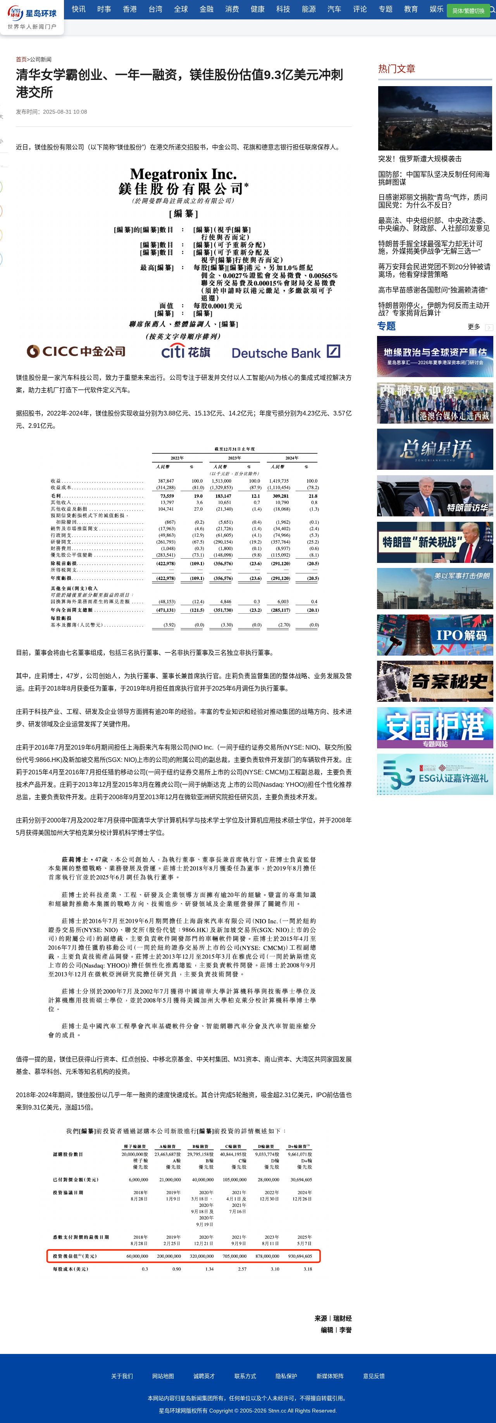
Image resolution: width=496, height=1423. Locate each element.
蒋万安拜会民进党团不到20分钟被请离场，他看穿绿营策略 (434, 271)
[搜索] (492, 10)
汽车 (334, 9)
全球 (181, 9)
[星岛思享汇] (435, 375)
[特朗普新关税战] (435, 560)
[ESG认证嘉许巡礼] (435, 792)
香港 (130, 9)
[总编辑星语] (435, 467)
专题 (386, 9)
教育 (411, 9)
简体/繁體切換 (468, 11)
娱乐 (437, 9)
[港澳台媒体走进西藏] (435, 421)
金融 (207, 9)
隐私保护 (286, 1376)
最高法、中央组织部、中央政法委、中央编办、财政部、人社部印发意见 (434, 224)
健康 (258, 9)
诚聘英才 (204, 1376)
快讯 (79, 9)
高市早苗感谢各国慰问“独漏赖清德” (432, 290)
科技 (283, 9)
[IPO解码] (435, 653)
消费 (232, 9)
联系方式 (245, 1376)
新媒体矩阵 (330, 1376)
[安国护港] (435, 746)
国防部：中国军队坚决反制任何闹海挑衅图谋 (434, 178)
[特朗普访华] (435, 514)
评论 (360, 9)
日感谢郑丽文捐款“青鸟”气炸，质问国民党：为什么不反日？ (432, 201)
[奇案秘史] (435, 699)
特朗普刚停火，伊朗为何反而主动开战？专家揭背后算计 (434, 309)
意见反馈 (374, 1376)
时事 (104, 9)
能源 (309, 9)
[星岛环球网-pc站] (32, 36)
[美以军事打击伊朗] (435, 607)
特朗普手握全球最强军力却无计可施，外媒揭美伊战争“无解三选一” (430, 248)
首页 (21, 59)
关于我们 (122, 1376)
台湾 (155, 9)
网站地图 (163, 1376)
